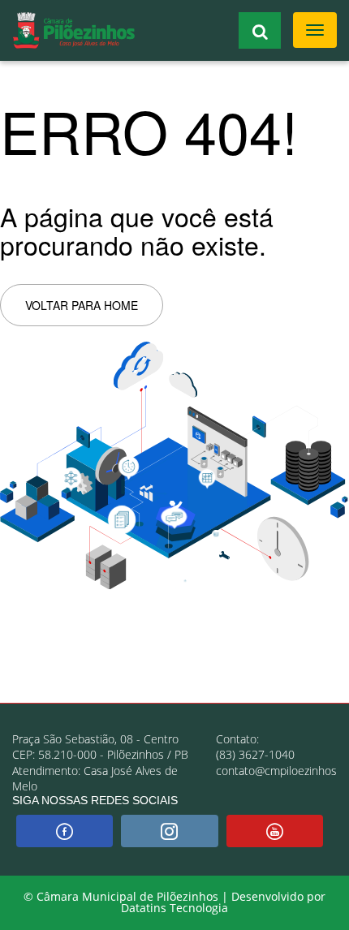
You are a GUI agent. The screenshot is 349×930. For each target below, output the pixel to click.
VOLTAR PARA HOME (81, 305)
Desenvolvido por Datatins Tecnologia (223, 902)
